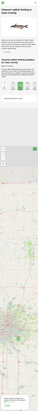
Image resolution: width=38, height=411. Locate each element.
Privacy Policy (10, 402)
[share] (3, 149)
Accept (7, 405)
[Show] (18, 339)
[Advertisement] (19, 126)
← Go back (6, 52)
